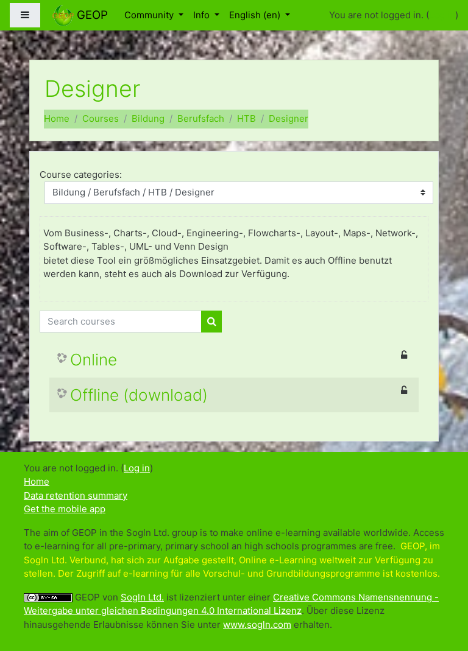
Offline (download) (139, 394)
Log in (442, 15)
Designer (288, 118)
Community (150, 15)
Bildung (148, 118)
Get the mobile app (64, 509)
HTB (246, 118)
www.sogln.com (257, 624)
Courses (100, 118)
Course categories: (81, 174)
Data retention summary (75, 495)
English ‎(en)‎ (256, 15)
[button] (440, 591)
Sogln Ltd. (142, 597)
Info (202, 15)
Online (93, 359)
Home (56, 118)
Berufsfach (200, 118)
